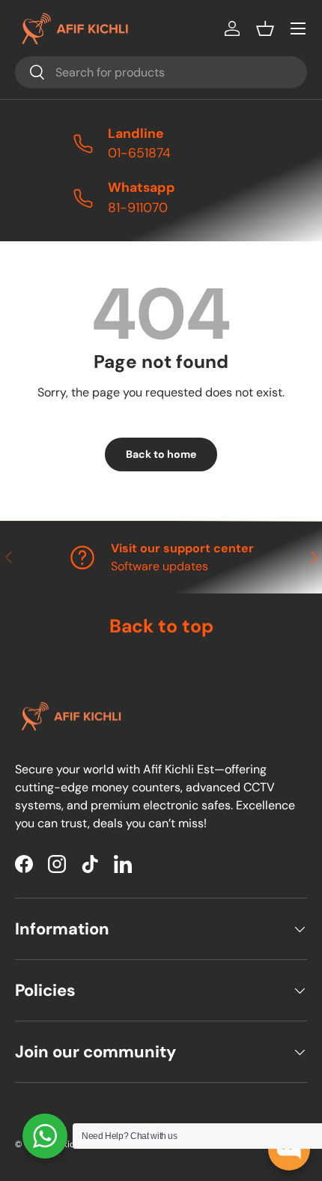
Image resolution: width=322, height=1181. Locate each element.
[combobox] (161, 72)
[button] (265, 28)
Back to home (161, 454)
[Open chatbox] (289, 1150)
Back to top (161, 626)
